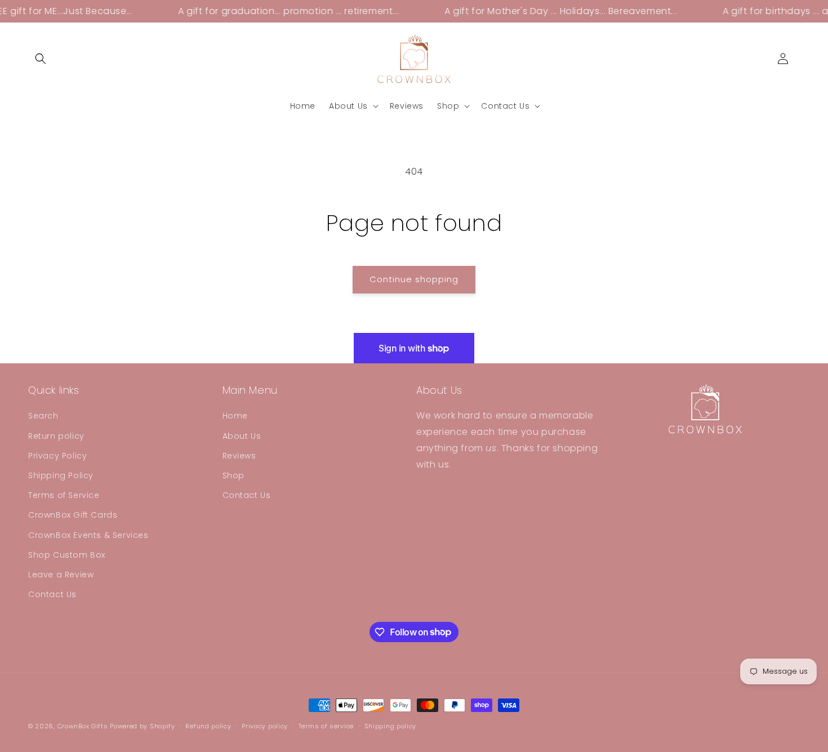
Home (235, 416)
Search (43, 416)
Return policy (56, 436)
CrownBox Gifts (82, 726)
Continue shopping (414, 279)
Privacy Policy (57, 455)
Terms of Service (64, 495)
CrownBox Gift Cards (72, 515)
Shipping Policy (61, 475)
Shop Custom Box (66, 554)
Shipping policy (390, 725)
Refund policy (208, 725)
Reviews (239, 455)
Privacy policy (265, 725)
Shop (233, 475)
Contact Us (52, 594)
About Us (241, 436)
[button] (40, 58)
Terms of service (326, 725)
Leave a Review (61, 574)
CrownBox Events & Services (88, 535)
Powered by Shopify (142, 726)
